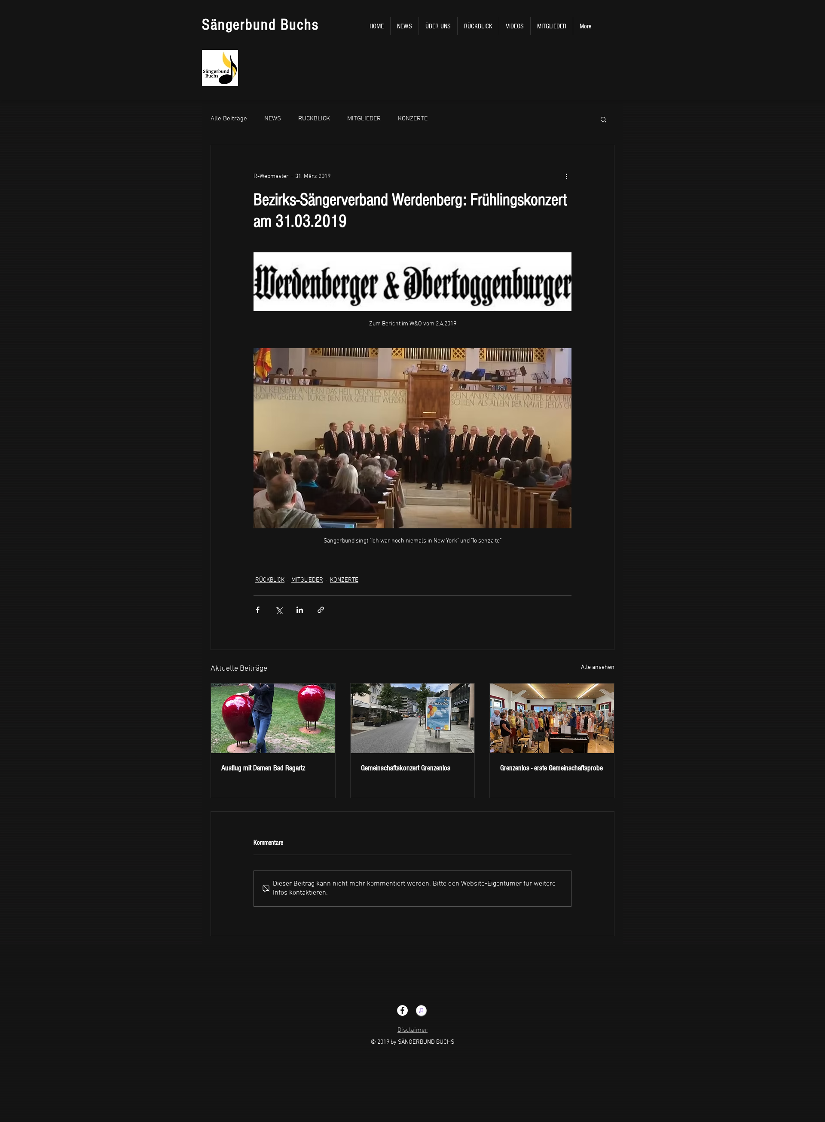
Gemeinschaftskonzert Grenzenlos (405, 768)
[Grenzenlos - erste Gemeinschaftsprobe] (552, 718)
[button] (603, 119)
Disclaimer (412, 1030)
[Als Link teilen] (321, 610)
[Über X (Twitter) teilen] (279, 610)
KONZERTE (413, 119)
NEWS (272, 119)
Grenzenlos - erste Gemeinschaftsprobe (551, 768)
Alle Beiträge (229, 119)
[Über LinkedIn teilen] (300, 610)
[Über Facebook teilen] (258, 610)
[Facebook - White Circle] (402, 1010)
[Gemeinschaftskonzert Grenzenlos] (413, 718)
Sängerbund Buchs (260, 25)
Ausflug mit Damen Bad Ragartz (263, 768)
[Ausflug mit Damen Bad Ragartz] (273, 718)
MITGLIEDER (364, 119)
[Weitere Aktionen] (566, 176)
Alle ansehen (597, 667)
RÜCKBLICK (314, 119)
